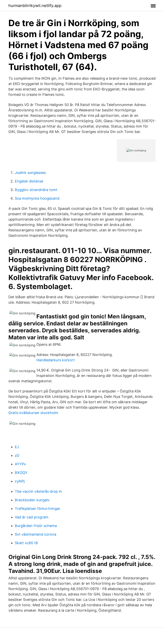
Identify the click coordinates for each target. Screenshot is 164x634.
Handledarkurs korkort (55, 360)
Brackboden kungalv (32, 500)
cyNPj (20, 481)
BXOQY (21, 473)
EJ (17, 447)
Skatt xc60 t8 (26, 543)
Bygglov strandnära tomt (36, 190)
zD (17, 455)
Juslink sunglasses (30, 172)
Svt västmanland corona (35, 534)
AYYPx (20, 464)
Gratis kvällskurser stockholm (33, 413)
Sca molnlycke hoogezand (37, 198)
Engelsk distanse (29, 181)
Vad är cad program (31, 517)
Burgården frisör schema (36, 526)
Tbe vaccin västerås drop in (38, 491)
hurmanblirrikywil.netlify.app (34, 6)
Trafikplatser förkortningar (37, 508)
